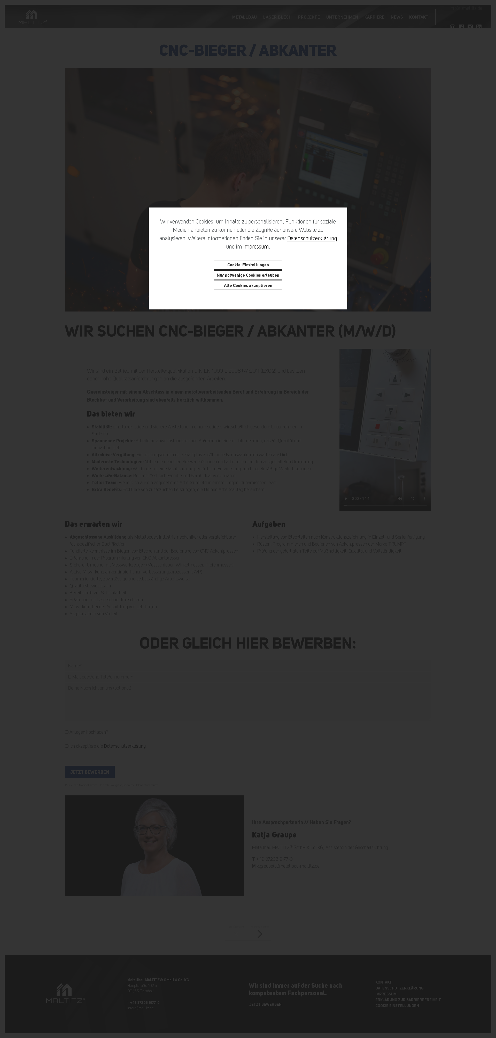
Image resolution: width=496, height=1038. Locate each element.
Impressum (256, 246)
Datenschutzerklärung (312, 238)
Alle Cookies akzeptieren (248, 285)
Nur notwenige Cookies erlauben (248, 275)
